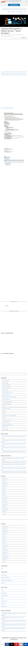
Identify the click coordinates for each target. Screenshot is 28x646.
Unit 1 (3, 405)
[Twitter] (2, 7)
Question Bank (4, 606)
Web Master (4, 458)
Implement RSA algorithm (5, 74)
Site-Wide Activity (19, 11)
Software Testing (5, 422)
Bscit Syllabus (3, 575)
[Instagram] (11, 7)
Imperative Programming (6, 401)
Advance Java (4, 380)
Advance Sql (4, 382)
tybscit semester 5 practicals (21, 74)
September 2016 (5, 509)
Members (13, 11)
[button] (14, 3)
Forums (25, 11)
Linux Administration (6, 403)
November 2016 (5, 504)
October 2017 (4, 481)
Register (9, 11)
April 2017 (4, 492)
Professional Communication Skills (8, 415)
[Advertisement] (14, 54)
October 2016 (4, 506)
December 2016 (5, 502)
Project (3, 417)
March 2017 (4, 495)
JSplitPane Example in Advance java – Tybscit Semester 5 (15, 462)
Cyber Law (4, 389)
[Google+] (6, 7)
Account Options (23, 13)
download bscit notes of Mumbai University (18, 73)
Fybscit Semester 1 (5, 394)
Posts (3, 413)
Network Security (7, 34)
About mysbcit (3, 601)
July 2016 (4, 513)
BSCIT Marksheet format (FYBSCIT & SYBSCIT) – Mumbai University (14, 9)
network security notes (13, 74)
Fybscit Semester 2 (5, 399)
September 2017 (5, 483)
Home (2, 34)
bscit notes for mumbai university (6, 73)
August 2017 (4, 485)
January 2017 (4, 499)
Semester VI (4, 429)
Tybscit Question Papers (6, 424)
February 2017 (4, 497)
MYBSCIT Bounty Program (6, 580)
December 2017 (5, 478)
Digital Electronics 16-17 (6, 392)
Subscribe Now (14, 5)
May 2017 (4, 490)
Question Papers (4, 595)
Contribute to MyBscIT (5, 577)
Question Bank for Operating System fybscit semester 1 (17, 471)
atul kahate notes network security (21, 71)
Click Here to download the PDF (7, 107)
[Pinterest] (9, 7)
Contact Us (3, 603)
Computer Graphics (5, 387)
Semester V (4, 426)
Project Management (6, 420)
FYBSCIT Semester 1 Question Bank (8, 396)
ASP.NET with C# (5, 385)
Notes (2, 598)
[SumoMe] (25, 644)
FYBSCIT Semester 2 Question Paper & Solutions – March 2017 (13, 451)
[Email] (21, 644)
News (3, 410)
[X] (11, 644)
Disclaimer (3, 583)
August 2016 (4, 511)
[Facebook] (4, 7)
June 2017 (4, 488)
